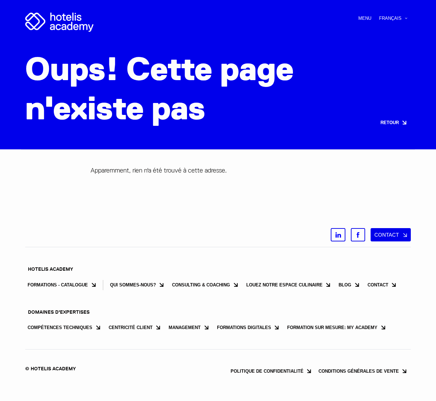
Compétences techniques (60, 327)
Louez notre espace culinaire (284, 284)
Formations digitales (244, 327)
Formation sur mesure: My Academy (332, 327)
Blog (345, 284)
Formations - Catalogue (58, 284)
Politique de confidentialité (267, 371)
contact (386, 235)
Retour (389, 122)
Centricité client (131, 327)
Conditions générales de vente (358, 371)
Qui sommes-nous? (133, 284)
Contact (378, 284)
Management (185, 327)
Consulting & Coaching (201, 284)
